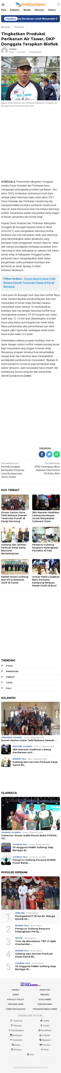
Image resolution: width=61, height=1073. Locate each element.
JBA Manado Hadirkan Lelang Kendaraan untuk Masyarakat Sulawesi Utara (45, 517)
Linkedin (46, 1035)
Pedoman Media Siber (45, 1009)
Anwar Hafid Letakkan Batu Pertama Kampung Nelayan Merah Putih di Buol (46, 581)
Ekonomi (17, 759)
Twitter (46, 1021)
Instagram (17, 1035)
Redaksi (45, 994)
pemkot (10, 677)
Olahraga (6, 832)
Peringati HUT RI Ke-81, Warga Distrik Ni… (35, 918)
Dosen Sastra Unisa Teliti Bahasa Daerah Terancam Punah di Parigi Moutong (14, 517)
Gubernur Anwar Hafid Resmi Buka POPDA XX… (29, 837)
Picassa (17, 1049)
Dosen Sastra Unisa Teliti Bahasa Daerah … (29, 740)
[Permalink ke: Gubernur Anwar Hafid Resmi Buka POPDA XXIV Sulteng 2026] (30, 813)
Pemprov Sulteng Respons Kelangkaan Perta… (32, 930)
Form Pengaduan (15, 1009)
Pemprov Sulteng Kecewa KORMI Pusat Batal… (34, 861)
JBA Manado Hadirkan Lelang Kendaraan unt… (32, 751)
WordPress (46, 1030)
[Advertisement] (30, 145)
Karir (16, 994)
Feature (19, 938)
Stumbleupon (17, 1030)
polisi (9, 666)
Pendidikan (6, 737)
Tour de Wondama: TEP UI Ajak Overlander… (35, 943)
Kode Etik (45, 990)
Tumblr (46, 1025)
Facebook (17, 1021)
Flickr (46, 1049)
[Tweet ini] (49, 454)
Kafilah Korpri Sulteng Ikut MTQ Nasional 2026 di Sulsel (14, 579)
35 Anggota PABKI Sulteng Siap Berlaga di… (33, 849)
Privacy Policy (15, 999)
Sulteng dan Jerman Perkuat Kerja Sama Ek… (35, 763)
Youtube (46, 1045)
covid (9, 682)
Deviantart (17, 1040)
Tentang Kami (15, 1004)
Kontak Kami (45, 1004)
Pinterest (17, 1025)
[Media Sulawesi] (30, 4)
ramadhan (12, 671)
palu (8, 688)
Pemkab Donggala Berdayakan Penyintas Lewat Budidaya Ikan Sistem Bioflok (12, 470)
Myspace (46, 1040)
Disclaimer (45, 999)
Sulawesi (17, 737)
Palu (24, 759)
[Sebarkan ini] (42, 454)
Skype (17, 1045)
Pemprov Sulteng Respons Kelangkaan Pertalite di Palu (45, 547)
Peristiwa (17, 746)
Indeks (15, 990)
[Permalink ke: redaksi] (4, 50)
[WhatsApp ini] (56, 454)
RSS (32, 1054)
